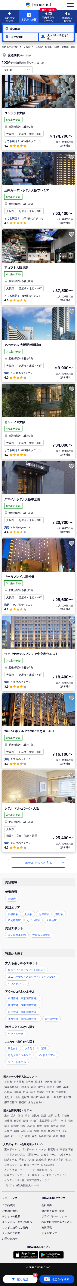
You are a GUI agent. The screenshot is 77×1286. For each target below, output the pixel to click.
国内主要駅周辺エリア (16, 1110)
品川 (13, 1115)
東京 (6, 1115)
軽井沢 (41, 1086)
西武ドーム (10, 1159)
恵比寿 (35, 1115)
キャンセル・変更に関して (17, 1222)
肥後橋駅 (13, 914)
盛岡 (6, 1136)
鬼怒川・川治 (12, 1097)
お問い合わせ (10, 1238)
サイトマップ (49, 1233)
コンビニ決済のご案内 (15, 1227)
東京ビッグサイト (56, 1175)
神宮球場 (53, 1149)
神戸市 (58, 1081)
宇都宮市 (61, 1092)
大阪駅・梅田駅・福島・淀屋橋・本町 (56, 47)
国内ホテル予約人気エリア (18, 1076)
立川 (63, 1120)
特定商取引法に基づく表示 (56, 1222)
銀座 (33, 1086)
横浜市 (39, 1081)
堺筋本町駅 (14, 920)
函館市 (51, 1086)
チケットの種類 (11, 1216)
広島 (23, 1131)
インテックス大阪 (14, 1180)
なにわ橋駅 (33, 920)
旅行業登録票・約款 (53, 1210)
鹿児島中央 (54, 1131)
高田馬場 (44, 1120)
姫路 (42, 1097)
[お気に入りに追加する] (71, 80)
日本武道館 (47, 1164)
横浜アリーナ (31, 1164)
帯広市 (67, 1097)
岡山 (16, 1131)
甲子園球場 (66, 1149)
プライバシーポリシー (54, 1216)
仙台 (65, 1131)
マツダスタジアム (14, 1154)
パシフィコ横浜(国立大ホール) (21, 1185)
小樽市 (8, 1081)
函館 (55, 1136)
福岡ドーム (33, 1154)
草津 (65, 1086)
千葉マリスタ (26, 1159)
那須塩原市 (10, 1102)
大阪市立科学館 (41, 935)
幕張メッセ (38, 1175)
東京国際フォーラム (38, 1180)
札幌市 (23, 1102)
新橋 (25, 1120)
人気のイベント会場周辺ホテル (21, 1144)
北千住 (55, 1120)
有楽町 (17, 1120)
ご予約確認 (8, 1205)
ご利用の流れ (10, 1210)
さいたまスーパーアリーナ (19, 1170)
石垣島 (8, 1092)
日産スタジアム (13, 1164)
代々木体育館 (55, 1159)
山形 (20, 1136)
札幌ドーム (64, 1154)
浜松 (32, 1092)
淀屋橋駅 (44, 914)
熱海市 (25, 1086)
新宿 (20, 1115)
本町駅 (59, 914)
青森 (34, 1136)
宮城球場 (41, 1159)
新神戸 (8, 1131)
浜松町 (34, 1120)
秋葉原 (8, 1120)
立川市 (50, 1092)
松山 (49, 1097)
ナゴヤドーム (26, 1149)
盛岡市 (40, 1092)
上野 (50, 1115)
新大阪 (54, 1125)
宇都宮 (65, 1115)
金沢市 (48, 1081)
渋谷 (27, 1115)
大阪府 (27, 47)
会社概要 (46, 1205)
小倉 (30, 1131)
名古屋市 (19, 1081)
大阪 (62, 1125)
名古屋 (31, 1125)
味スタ (69, 1159)
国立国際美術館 (17, 935)
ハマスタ (41, 1149)
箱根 (59, 1086)
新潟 (27, 1136)
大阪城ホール (44, 1170)
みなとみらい (36, 1102)
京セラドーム (48, 1154)
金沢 (39, 1125)
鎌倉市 (58, 1097)
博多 (36, 1131)
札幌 (62, 1136)
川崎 (70, 1120)
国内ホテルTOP (10, 47)
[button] (20, 37)
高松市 (34, 1097)
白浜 (25, 1092)
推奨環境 (46, 1227)
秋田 (13, 1136)
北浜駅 (28, 914)
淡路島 (17, 1092)
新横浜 (15, 1125)
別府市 (25, 1097)
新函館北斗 (44, 1136)
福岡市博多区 (12, 1086)
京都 (46, 1125)
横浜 (6, 1125)
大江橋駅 (51, 920)
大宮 (57, 1115)
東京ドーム (10, 1149)
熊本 (43, 1131)
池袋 (43, 1115)
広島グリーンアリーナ (17, 1175)
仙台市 (29, 1081)
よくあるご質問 (11, 1233)
